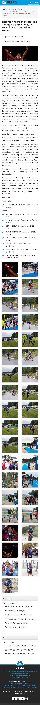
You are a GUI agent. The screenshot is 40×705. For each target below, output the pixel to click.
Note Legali (25, 691)
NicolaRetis (21, 41)
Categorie (8, 598)
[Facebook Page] (14, 700)
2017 (17, 654)
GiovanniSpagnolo (22, 623)
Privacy (17, 691)
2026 (10, 645)
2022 (10, 650)
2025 (18, 645)
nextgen (22, 611)
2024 (25, 645)
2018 (9, 654)
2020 (25, 650)
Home (8, 9)
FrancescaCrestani (14, 615)
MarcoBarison (12, 619)
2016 (24, 654)
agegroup (10, 41)
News (14, 9)
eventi (10, 623)
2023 (33, 645)
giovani (27, 606)
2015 (32, 654)
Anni (6, 637)
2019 (32, 650)
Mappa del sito (8, 691)
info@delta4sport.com (22, 681)
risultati (23, 627)
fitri (30, 41)
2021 (17, 650)
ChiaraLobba (28, 615)
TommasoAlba (12, 627)
